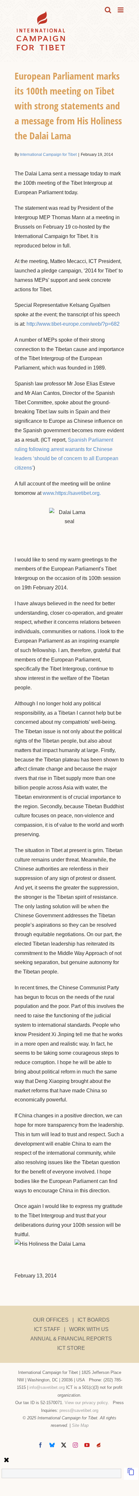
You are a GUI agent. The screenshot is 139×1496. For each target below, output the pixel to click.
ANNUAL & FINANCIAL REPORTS (71, 1338)
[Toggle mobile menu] (121, 9)
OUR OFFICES (51, 1320)
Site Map (80, 1425)
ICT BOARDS (94, 1320)
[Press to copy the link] (131, 1474)
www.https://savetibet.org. (72, 493)
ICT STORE (71, 1348)
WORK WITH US (89, 1329)
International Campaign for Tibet (48, 154)
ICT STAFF (47, 1329)
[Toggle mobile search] (108, 9)
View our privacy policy (86, 1402)
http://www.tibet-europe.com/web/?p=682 (73, 324)
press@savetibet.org (78, 1410)
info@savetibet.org (47, 1387)
